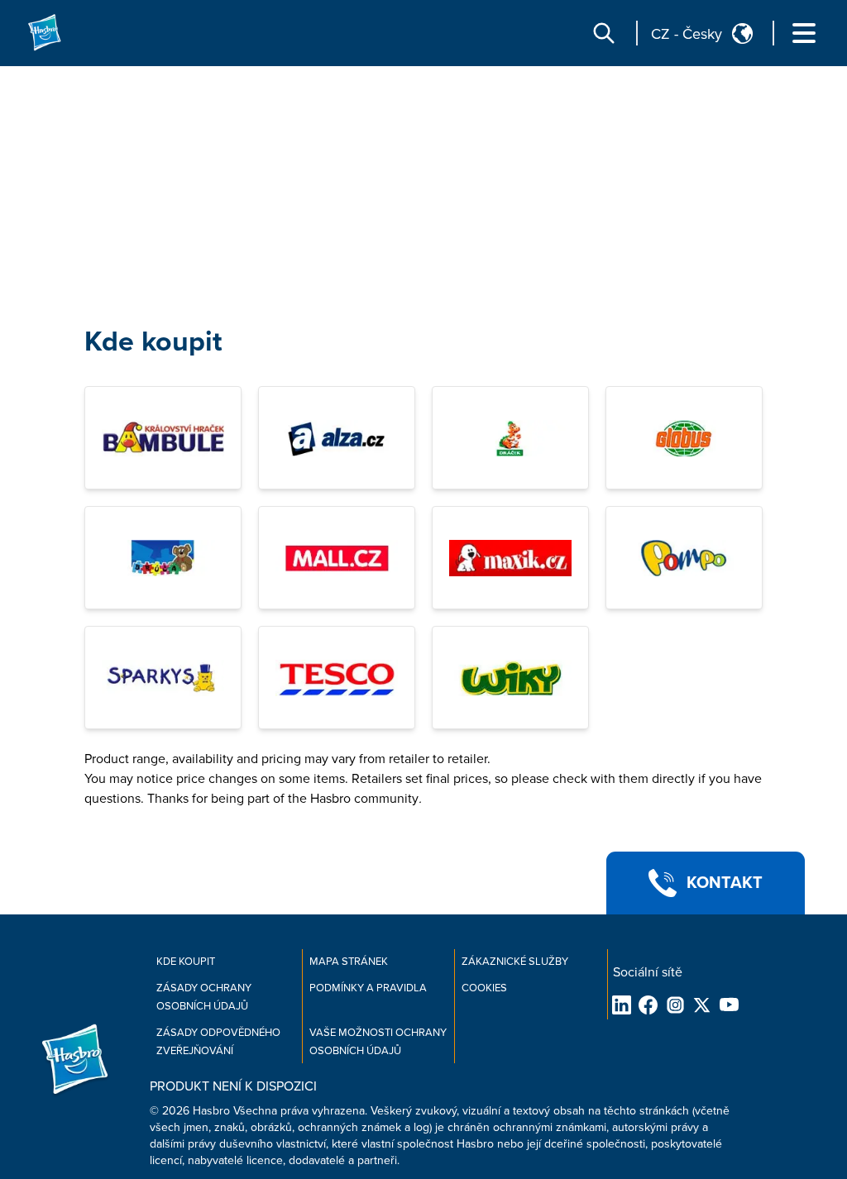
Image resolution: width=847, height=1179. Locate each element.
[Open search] (603, 33)
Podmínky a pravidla (368, 988)
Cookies (484, 988)
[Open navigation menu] (804, 33)
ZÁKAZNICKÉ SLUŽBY (515, 961)
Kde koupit (153, 342)
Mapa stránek (348, 961)
